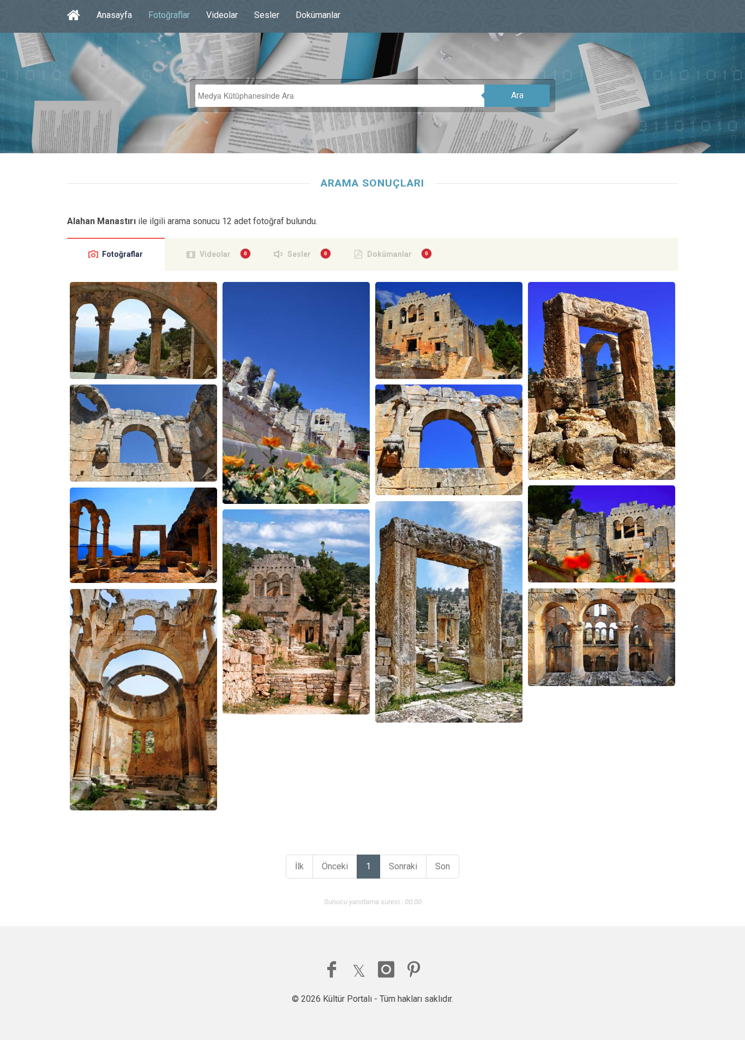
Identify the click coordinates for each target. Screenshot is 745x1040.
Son (442, 866)
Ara (517, 95)
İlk (299, 866)
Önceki (335, 866)
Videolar (222, 15)
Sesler (266, 15)
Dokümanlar (318, 15)
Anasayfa (114, 15)
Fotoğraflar (169, 15)
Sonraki (403, 866)
